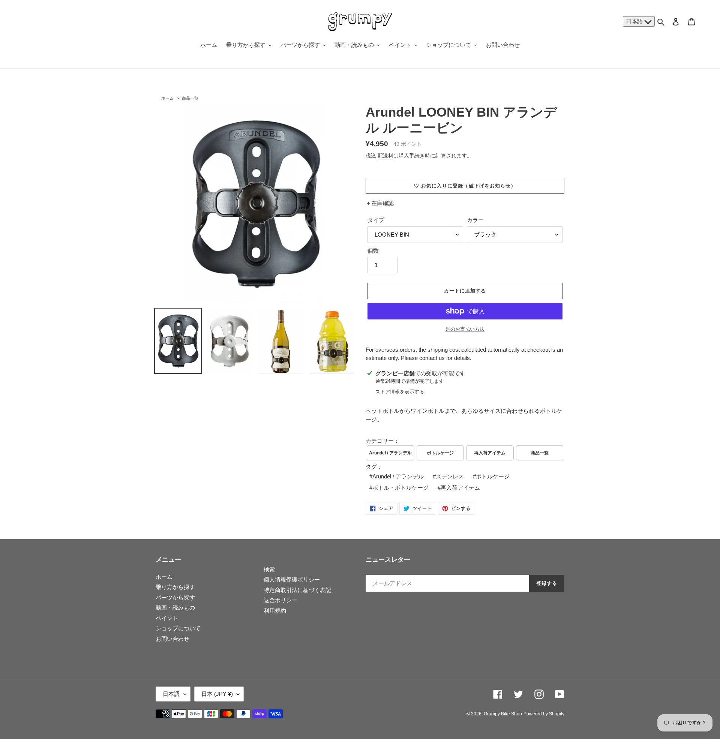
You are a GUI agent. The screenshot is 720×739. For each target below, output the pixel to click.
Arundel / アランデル (390, 453)
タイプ (376, 220)
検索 (269, 569)
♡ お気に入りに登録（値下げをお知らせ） (465, 186)
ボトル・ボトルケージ (400, 487)
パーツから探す (175, 597)
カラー (475, 220)
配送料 (385, 156)
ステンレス (450, 476)
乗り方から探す (175, 587)
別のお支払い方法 (465, 329)
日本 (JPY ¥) (217, 694)
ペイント (167, 618)
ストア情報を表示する (399, 391)
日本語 (635, 21)
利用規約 (275, 610)
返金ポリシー (280, 600)
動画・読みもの (175, 607)
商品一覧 (190, 98)
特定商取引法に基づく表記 (297, 590)
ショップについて (178, 628)
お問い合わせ (172, 639)
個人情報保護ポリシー (292, 579)
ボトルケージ (440, 453)
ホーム (167, 98)
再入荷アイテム (490, 453)
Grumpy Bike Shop (503, 714)
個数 (373, 250)
